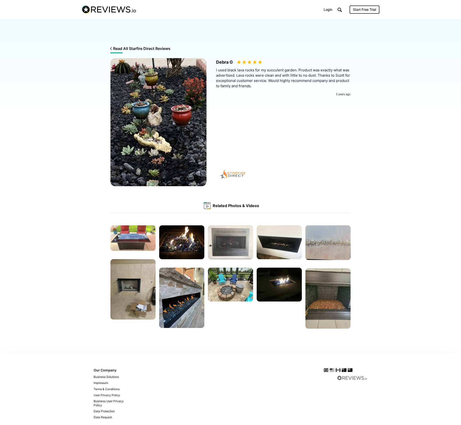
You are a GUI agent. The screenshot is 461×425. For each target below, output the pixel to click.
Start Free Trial (364, 9)
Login (328, 9)
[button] (340, 10)
